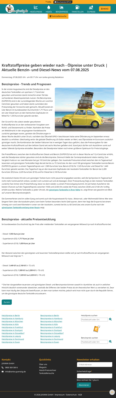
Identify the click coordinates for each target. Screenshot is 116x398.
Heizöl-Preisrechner (47, 370)
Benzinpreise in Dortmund (51, 339)
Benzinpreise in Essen (49, 342)
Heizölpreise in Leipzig (11, 336)
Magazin (43, 367)
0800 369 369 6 (11, 367)
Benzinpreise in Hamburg (51, 318)
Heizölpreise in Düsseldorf (13, 333)
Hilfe (49, 2)
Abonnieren (84, 385)
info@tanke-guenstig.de (15, 371)
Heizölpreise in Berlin (11, 315)
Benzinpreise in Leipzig (50, 336)
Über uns (43, 364)
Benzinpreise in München (51, 321)
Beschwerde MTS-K (63, 2)
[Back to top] (112, 392)
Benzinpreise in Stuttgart (51, 330)
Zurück (7, 302)
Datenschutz (71, 394)
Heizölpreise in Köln (10, 324)
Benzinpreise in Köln (49, 324)
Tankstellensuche (46, 373)
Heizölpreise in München (12, 321)
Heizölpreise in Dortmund (13, 339)
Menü (106, 9)
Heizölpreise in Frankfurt (12, 327)
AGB (80, 394)
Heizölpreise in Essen (11, 342)
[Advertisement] (58, 39)
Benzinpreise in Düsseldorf (52, 333)
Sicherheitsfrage (84, 371)
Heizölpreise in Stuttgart (12, 330)
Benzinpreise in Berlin (49, 315)
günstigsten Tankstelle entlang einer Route (21, 207)
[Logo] (16, 8)
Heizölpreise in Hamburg (12, 318)
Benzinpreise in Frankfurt (51, 327)
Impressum (60, 394)
